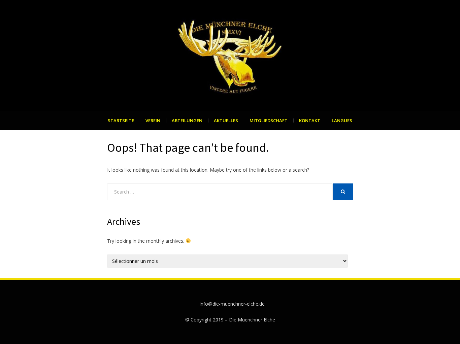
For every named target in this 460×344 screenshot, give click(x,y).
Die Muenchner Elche (252, 319)
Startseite (121, 120)
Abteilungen (187, 120)
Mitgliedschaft (269, 120)
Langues (342, 120)
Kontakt (309, 120)
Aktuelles (226, 120)
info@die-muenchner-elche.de (232, 304)
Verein (152, 120)
